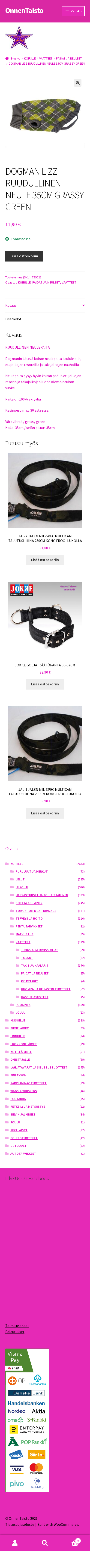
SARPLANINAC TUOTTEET (28, 1083)
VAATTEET (45, 58)
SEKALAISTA (18, 1130)
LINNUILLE (17, 1036)
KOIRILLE (30, 58)
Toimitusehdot (17, 1325)
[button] (77, 83)
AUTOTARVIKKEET (23, 1153)
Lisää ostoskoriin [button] (45, 559)
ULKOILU (22, 887)
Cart (69, 1539)
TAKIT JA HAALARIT (34, 965)
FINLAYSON (18, 1075)
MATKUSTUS (24, 934)
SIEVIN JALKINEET (23, 1114)
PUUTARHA (18, 1099)
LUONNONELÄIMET (23, 1044)
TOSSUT (27, 958)
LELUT (20, 879)
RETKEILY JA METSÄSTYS (27, 1106)
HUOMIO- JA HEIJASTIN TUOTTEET (46, 989)
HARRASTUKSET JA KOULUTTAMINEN (42, 895)
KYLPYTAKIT (29, 981)
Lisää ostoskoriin (24, 256)
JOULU (20, 1012)
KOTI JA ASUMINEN (29, 903)
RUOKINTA (23, 1005)
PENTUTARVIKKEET (29, 926)
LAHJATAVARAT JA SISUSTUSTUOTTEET (38, 1067)
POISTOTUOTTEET (24, 1138)
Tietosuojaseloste (19, 1524)
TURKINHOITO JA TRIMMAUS (36, 911)
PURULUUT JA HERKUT (32, 871)
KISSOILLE (17, 1020)
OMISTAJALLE (20, 1059)
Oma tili (15, 1543)
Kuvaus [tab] (10, 305)
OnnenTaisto (24, 10)
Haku (45, 1543)
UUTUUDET (18, 1146)
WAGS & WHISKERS (23, 1091)
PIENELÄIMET (19, 1028)
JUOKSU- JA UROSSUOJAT (39, 950)
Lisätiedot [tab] (13, 319)
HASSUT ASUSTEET (34, 997)
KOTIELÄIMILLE (21, 1052)
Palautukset (14, 1331)
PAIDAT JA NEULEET (69, 58)
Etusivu (16, 58)
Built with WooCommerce (57, 1524)
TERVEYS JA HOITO (29, 918)
